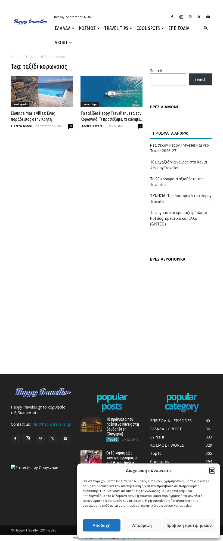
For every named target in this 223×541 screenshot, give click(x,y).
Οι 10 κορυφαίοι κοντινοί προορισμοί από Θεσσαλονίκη (122, 457)
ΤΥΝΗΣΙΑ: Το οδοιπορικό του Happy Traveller (181, 199)
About (61, 42)
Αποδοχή (101, 525)
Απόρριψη (142, 525)
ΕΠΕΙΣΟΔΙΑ (178, 28)
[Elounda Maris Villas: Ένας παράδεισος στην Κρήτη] (42, 91)
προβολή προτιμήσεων (189, 525)
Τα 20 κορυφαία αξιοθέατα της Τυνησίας (177, 182)
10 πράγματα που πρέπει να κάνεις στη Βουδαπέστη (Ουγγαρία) (122, 426)
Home (15, 56)
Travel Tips (116, 28)
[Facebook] (172, 17)
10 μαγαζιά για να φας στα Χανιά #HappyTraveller (178, 165)
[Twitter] (199, 17)
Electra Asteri (21, 126)
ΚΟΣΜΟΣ (87, 28)
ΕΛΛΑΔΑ (62, 28)
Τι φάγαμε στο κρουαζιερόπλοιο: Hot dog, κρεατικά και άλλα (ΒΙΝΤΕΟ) (179, 218)
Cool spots (148, 28)
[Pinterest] (190, 17)
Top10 (112, 439)
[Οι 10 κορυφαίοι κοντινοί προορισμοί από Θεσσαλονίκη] (91, 457)
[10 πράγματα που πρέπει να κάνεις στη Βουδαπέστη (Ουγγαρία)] (91, 424)
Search (156, 70)
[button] (212, 470)
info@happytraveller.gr (51, 424)
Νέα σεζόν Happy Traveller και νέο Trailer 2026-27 (179, 148)
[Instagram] (181, 17)
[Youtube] (208, 17)
